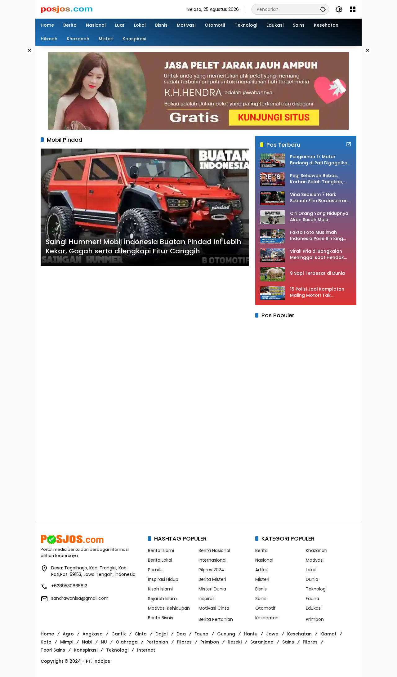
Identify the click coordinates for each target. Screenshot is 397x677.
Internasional (212, 560)
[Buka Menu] (352, 9)
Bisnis (261, 589)
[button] (323, 9)
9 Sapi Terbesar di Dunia (317, 273)
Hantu (250, 634)
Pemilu (155, 570)
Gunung (226, 634)
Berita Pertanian (215, 619)
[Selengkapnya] (348, 144)
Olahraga (127, 642)
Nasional (264, 560)
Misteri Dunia (212, 589)
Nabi (87, 642)
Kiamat (328, 634)
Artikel (261, 570)
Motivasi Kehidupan (169, 608)
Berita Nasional (214, 550)
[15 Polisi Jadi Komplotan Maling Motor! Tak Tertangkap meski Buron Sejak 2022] (272, 293)
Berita (261, 550)
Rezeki (235, 642)
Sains (260, 598)
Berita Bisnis (160, 618)
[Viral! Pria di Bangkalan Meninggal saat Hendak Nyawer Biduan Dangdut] (272, 255)
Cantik (118, 634)
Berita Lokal (160, 560)
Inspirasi (207, 598)
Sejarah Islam (162, 598)
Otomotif (265, 608)
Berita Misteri (212, 579)
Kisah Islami (160, 589)
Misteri (262, 579)
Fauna (312, 598)
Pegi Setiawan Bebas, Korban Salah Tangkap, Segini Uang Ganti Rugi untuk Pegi (316, 179)
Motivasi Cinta (213, 608)
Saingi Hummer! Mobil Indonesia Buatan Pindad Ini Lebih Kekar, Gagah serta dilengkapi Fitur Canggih (143, 246)
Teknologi (316, 589)
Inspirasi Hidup (163, 579)
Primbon (315, 619)
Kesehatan (267, 618)
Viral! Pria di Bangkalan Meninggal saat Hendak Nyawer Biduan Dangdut (317, 254)
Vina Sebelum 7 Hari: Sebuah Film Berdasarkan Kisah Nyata (319, 198)
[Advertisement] (145, 347)
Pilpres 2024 (211, 570)
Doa (181, 634)
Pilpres (184, 642)
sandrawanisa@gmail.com (80, 598)
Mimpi (66, 642)
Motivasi (314, 560)
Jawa (272, 634)
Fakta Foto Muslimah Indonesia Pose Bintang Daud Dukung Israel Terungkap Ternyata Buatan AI (316, 235)
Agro (68, 634)
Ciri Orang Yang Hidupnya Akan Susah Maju (319, 217)
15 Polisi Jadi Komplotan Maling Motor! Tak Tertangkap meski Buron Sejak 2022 (318, 292)
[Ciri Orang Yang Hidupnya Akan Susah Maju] (272, 217)
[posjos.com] (66, 9)
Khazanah (316, 550)
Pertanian (157, 642)
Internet (146, 650)
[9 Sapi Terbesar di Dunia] (272, 274)
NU (104, 642)
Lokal (311, 570)
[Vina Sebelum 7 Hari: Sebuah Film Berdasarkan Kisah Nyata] (272, 198)
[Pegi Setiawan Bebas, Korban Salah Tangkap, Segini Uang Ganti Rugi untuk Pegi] (272, 179)
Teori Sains (53, 650)
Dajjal (161, 634)
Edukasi (314, 608)
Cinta (141, 634)
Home (47, 634)
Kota (46, 642)
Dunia (312, 579)
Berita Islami (161, 550)
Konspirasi (85, 650)
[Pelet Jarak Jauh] (198, 90)
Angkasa (93, 634)
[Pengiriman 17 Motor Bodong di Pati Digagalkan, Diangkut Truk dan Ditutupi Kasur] (272, 160)
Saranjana (262, 642)
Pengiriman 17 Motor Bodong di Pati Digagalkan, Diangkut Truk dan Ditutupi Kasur (320, 160)
